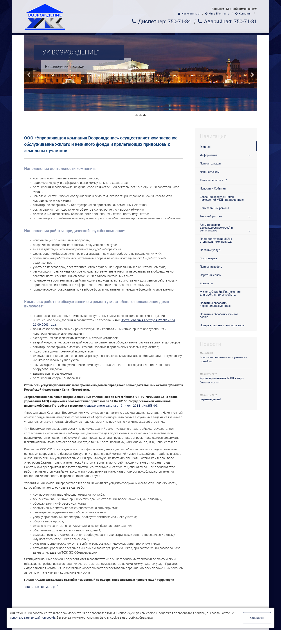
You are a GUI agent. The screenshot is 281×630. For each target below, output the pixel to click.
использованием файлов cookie (32, 617)
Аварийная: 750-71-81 (230, 21)
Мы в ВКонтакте (219, 13)
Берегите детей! (210, 399)
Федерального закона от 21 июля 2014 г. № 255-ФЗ (121, 405)
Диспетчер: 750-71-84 (164, 21)
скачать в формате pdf (41, 586)
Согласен (257, 617)
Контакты (245, 13)
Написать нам (191, 13)
